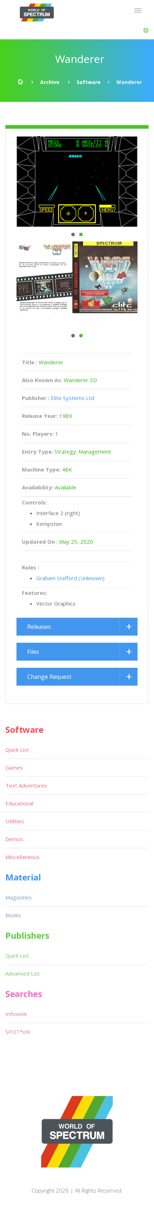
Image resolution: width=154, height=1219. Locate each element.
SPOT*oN (17, 1031)
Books (13, 915)
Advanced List (22, 973)
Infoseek (16, 1013)
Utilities (14, 821)
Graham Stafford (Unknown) (70, 578)
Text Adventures (26, 785)
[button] (146, 30)
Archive (49, 82)
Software (89, 82)
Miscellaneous (22, 856)
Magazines (18, 897)
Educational (19, 803)
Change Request (49, 677)
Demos (14, 839)
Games (14, 767)
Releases (39, 627)
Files (33, 652)
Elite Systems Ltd (72, 397)
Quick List (17, 749)
